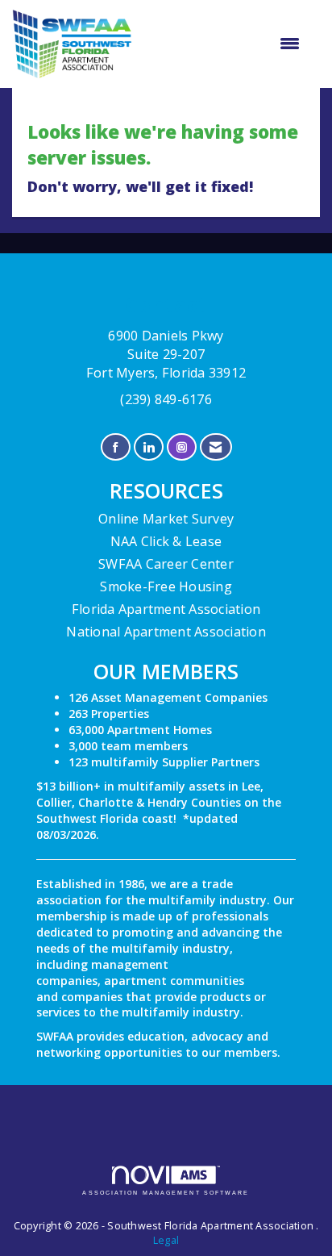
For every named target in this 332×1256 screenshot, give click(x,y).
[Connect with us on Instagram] (182, 447)
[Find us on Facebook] (116, 447)
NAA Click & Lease (166, 541)
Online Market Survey (166, 519)
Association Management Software (165, 1192)
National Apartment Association (166, 632)
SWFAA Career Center (166, 564)
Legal (166, 1240)
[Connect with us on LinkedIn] (149, 447)
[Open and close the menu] (224, 43)
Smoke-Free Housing (166, 586)
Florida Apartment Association (166, 609)
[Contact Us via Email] (215, 447)
